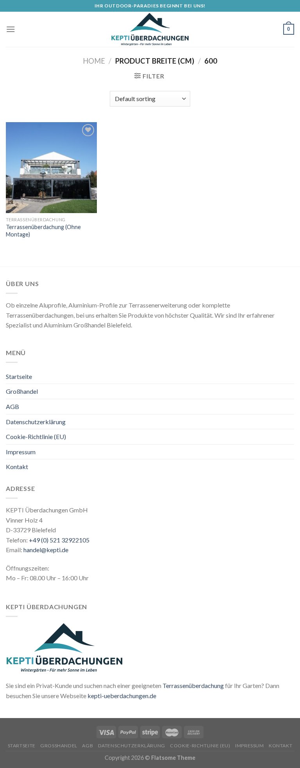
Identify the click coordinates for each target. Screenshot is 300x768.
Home (94, 61)
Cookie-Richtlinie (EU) (36, 436)
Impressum (21, 451)
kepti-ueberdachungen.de (122, 695)
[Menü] (10, 29)
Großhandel (22, 391)
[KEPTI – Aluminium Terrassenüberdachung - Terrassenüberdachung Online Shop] (150, 29)
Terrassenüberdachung (193, 685)
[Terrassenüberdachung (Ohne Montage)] (51, 167)
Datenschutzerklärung (36, 421)
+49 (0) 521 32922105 (59, 540)
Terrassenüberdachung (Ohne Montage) (43, 231)
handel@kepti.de (45, 549)
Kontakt (17, 466)
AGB (12, 406)
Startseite (19, 376)
